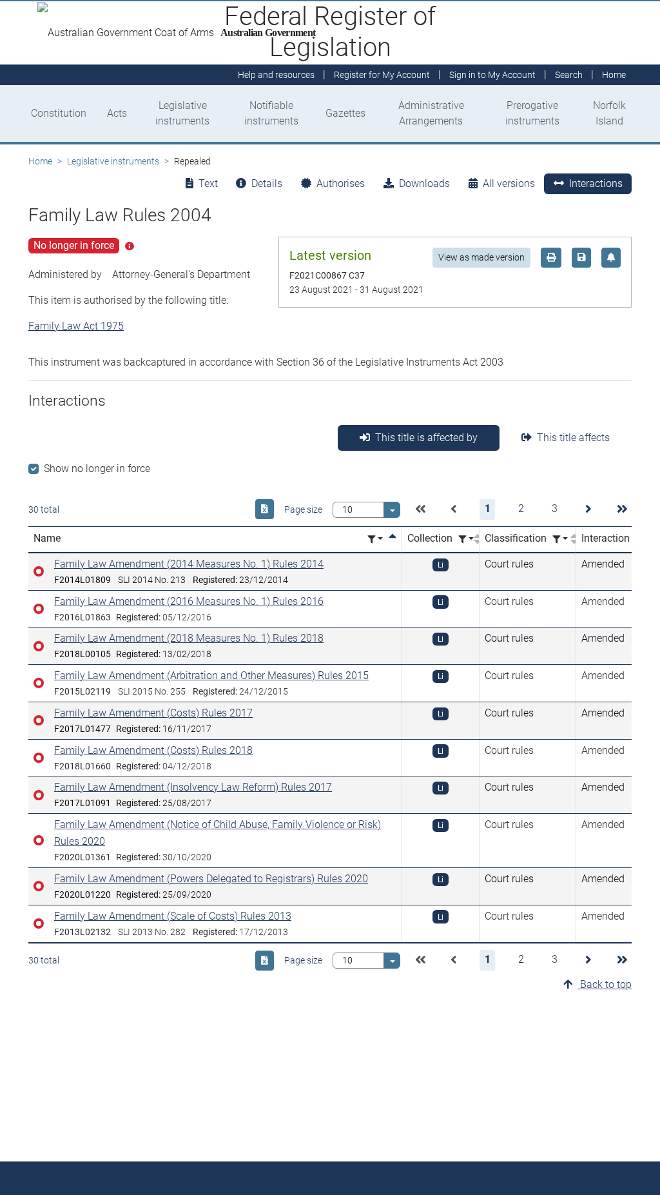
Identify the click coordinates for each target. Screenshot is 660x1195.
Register (382, 75)
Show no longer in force (97, 468)
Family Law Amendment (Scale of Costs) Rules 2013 (172, 916)
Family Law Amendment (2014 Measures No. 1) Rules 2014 (189, 564)
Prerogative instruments (532, 113)
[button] (420, 509)
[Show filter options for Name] (375, 539)
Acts (117, 113)
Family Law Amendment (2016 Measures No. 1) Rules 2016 (189, 601)
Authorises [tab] (340, 183)
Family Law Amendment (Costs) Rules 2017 (153, 713)
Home (40, 161)
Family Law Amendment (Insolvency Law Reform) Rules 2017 (193, 787)
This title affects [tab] (573, 437)
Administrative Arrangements (431, 113)
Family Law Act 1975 (76, 326)
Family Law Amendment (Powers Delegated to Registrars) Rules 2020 (211, 879)
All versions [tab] (509, 183)
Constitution (58, 113)
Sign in (492, 75)
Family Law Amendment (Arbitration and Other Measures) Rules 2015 (211, 675)
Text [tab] (208, 183)
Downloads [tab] (424, 183)
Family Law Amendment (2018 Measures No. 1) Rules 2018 (189, 638)
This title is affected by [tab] (426, 437)
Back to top (605, 984)
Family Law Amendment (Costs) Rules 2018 (153, 750)
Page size (303, 509)
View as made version (481, 257)
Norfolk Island (609, 113)
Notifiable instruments (271, 113)
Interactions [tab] (596, 183)
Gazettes (345, 113)
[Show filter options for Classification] (560, 539)
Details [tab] (266, 183)
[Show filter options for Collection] (466, 539)
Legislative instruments (182, 113)
